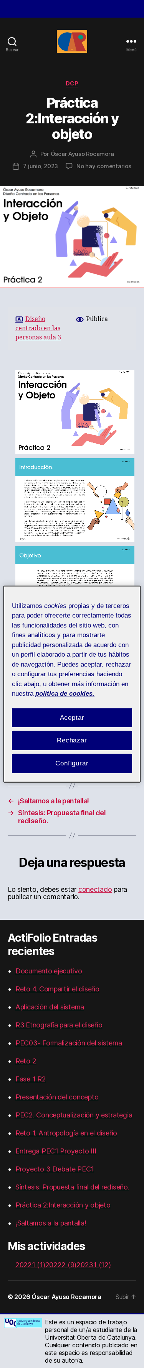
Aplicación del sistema (49, 1007)
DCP (72, 83)
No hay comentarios (103, 166)
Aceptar (72, 717)
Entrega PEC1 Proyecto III (55, 1151)
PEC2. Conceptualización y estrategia (73, 1115)
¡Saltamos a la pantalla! (50, 1223)
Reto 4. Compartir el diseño (57, 989)
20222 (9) (61, 1265)
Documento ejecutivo (48, 971)
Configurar (72, 763)
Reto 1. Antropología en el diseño (66, 1133)
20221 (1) (30, 1265)
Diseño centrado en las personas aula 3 (38, 328)
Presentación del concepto (56, 1097)
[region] (71, 683)
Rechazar (72, 740)
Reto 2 (25, 1061)
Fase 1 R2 (30, 1079)
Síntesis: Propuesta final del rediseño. (72, 1187)
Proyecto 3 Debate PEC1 (54, 1169)
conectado (95, 889)
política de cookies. (64, 693)
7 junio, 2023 (40, 166)
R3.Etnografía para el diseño (58, 1025)
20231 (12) (93, 1265)
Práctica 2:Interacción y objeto (63, 1205)
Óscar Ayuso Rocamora (82, 153)
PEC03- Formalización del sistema (68, 1043)
